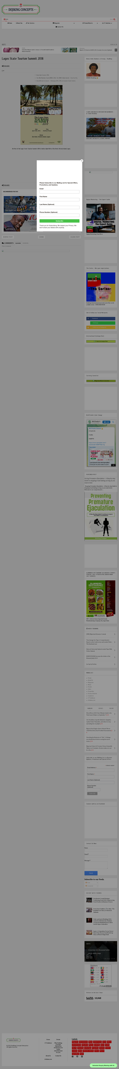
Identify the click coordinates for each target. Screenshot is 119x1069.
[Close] (81, 160)
